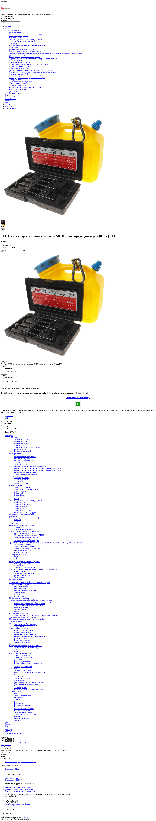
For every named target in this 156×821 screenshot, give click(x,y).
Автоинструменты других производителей (29, 636)
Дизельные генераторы (17, 85)
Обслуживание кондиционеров (25, 712)
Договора (8, 730)
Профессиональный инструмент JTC (27, 634)
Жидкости (17, 522)
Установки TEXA (20, 502)
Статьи (7, 724)
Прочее (16, 499)
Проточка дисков (15, 61)
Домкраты (13, 43)
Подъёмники (18, 697)
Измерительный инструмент (24, 638)
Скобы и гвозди (19, 592)
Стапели (17, 527)
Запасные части (15, 93)
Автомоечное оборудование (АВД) (22, 41)
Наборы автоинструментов (19, 83)
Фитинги (17, 594)
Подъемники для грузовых (23, 460)
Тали (15, 649)
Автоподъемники (15, 32)
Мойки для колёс (20, 565)
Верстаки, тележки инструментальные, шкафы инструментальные (33, 59)
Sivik (15, 558)
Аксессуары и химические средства (26, 541)
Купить (4, 366)
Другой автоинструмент (22, 640)
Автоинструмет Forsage (22, 632)
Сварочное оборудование (23, 529)
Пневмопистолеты (20, 588)
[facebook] (9, 416)
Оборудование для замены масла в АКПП (29, 535)
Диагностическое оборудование (20, 82)
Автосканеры (14, 30)
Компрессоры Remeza (21, 478)
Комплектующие (20, 596)
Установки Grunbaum (21, 506)
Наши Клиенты (10, 99)
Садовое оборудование (22, 655)
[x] (6, 418)
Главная (8, 26)
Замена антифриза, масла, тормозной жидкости (26, 51)
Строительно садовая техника (20, 89)
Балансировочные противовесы (25, 474)
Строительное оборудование (24, 657)
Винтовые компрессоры (22, 483)
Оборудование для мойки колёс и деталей (24, 57)
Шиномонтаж (19, 693)
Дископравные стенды (17, 55)
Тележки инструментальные (24, 573)
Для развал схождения (22, 705)
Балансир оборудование (22, 695)
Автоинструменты (20, 688)
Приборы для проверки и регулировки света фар (27, 78)
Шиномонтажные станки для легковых (19, 787)
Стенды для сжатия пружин (24, 546)
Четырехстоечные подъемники (25, 457)
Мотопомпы (18, 659)
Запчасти (17, 665)
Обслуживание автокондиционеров (26, 684)
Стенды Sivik (18, 493)
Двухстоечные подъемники (23, 455)
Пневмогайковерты (21, 586)
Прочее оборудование (21, 718)
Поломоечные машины (22, 661)
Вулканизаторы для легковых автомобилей (29, 604)
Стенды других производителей (25, 497)
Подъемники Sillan (12, 769)
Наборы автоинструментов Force (25, 630)
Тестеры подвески (15, 80)
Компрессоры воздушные (18, 36)
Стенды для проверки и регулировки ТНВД (25, 76)
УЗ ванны (17, 520)
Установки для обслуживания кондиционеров (26, 40)
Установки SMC (19, 508)
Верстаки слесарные (21, 571)
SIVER (16, 560)
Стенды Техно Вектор (22, 487)
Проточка (17, 686)
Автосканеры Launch (21, 439)
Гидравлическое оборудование (25, 678)
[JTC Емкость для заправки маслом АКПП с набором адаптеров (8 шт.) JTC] (55, 360)
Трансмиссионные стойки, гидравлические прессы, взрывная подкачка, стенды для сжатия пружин (45, 53)
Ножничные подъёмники (23, 459)
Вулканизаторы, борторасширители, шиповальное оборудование (32, 72)
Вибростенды (14, 47)
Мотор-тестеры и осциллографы (25, 625)
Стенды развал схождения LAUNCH (27, 489)
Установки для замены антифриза (26, 537)
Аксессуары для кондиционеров (25, 512)
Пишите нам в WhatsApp (78, 398)
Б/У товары (13, 91)
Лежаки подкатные (20, 552)
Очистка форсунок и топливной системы (29, 682)
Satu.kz (25, 817)
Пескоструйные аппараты (23, 564)
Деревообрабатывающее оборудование (28, 663)
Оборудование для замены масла (25, 533)
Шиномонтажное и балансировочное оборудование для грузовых (37, 470)
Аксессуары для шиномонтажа (25, 472)
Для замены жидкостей (22, 711)
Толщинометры (19, 627)
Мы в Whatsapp (10, 108)
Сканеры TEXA (19, 445)
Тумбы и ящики (19, 577)
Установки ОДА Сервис (22, 510)
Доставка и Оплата (12, 97)
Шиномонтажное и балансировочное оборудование (28, 34)
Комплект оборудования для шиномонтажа (20, 791)
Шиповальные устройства (23, 607)
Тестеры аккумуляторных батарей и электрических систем (30, 70)
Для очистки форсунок (22, 707)
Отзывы (8, 104)
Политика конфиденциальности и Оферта (20, 762)
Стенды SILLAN (20, 491)
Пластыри (17, 611)
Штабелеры (18, 651)
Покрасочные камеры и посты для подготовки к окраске (29, 64)
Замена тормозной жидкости (24, 539)
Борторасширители (20, 609)
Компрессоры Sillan (21, 480)
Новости (8, 103)
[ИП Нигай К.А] (6, 13)
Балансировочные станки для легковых (19, 789)
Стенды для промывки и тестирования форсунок (27, 45)
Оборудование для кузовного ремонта (23, 49)
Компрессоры (18, 676)
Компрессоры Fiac (20, 481)
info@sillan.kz (6, 745)
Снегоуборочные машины (23, 667)
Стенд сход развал (15, 38)
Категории (9, 28)
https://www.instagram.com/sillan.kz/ (13, 743)
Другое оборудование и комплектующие (28, 690)
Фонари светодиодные (22, 642)
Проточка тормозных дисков (24, 709)
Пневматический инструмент (20, 66)
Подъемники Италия (12, 778)
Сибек (16, 556)
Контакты (8, 106)
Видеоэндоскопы (20, 449)
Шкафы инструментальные (23, 575)
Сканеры (17, 699)
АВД (15, 674)
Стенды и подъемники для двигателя (27, 548)
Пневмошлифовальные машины (25, 590)
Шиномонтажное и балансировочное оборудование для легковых (37, 468)
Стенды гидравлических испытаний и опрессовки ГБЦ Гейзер (36, 615)
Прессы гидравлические (22, 550)
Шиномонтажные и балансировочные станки (30, 672)
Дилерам (8, 101)
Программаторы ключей (22, 451)
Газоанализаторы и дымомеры (20, 62)
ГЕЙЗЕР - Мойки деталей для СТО (26, 567)
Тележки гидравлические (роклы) (26, 648)
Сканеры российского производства (27, 447)
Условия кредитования (13, 733)
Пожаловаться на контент (22, 819)
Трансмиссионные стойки (23, 544)
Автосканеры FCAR (21, 443)
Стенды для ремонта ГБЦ (18, 74)
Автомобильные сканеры (23, 670)
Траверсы (17, 462)
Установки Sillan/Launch (22, 504)
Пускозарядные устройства (19, 68)
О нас (7, 95)
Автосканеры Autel (20, 441)
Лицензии (8, 732)
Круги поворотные (20, 464)
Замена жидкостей (20, 680)
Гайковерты (18, 720)
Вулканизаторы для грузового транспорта (29, 606)
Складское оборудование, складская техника (25, 87)
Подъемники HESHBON (14, 780)
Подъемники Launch (12, 771)
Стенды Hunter (19, 495)
